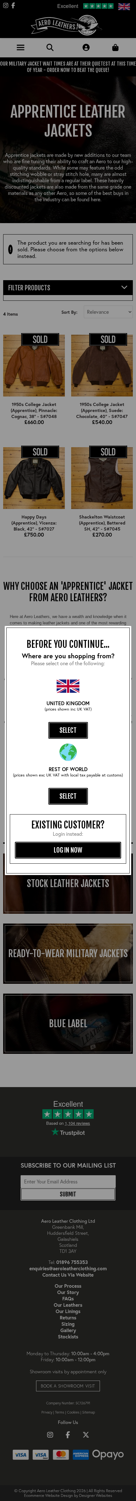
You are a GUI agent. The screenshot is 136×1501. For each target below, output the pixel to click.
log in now (68, 850)
